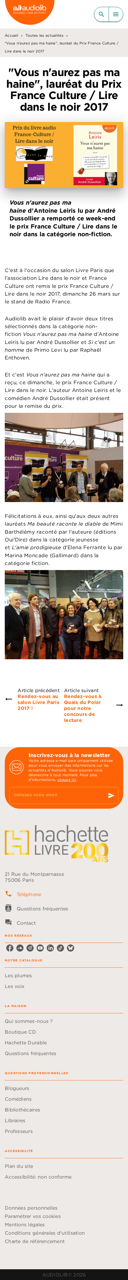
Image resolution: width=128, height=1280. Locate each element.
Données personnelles (31, 1208)
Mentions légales (25, 1224)
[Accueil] (30, 14)
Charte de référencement (35, 1241)
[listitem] (10, 948)
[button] (64, 975)
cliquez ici (66, 779)
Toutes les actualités (44, 35)
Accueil (11, 35)
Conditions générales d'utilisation (45, 1233)
